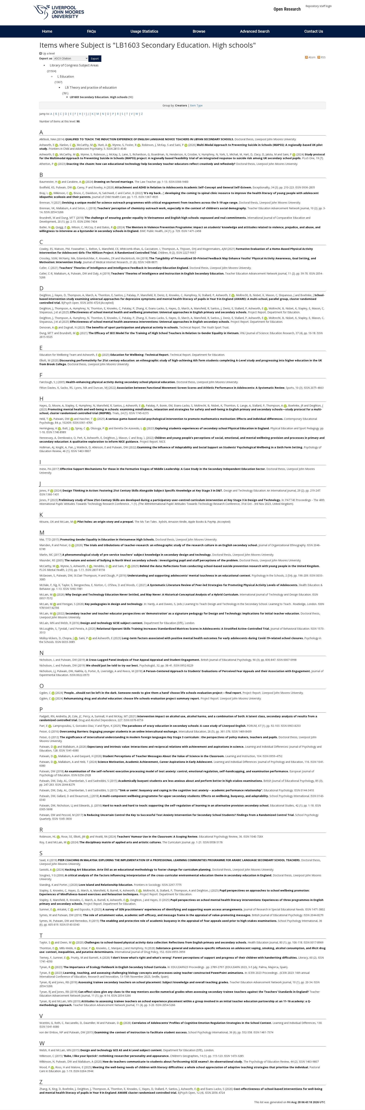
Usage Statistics (144, 31)
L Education (65, 76)
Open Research (287, 9)
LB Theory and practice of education (91, 87)
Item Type (196, 105)
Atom (311, 57)
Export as (45, 58)
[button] (94, 58)
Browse (199, 31)
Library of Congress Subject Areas (74, 65)
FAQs (91, 31)
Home (47, 31)
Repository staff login (318, 6)
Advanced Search (255, 31)
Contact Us (313, 31)
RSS (323, 57)
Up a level (48, 53)
